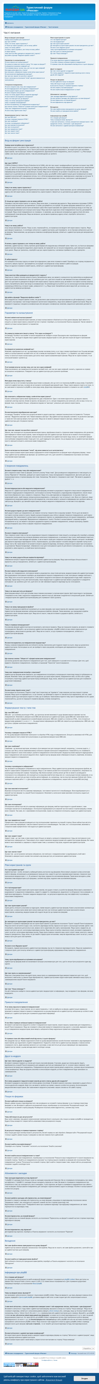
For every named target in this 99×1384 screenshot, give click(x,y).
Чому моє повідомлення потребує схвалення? (20, 108)
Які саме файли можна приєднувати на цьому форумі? (68, 109)
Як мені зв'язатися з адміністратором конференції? (67, 125)
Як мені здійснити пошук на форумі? (62, 81)
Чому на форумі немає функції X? (61, 120)
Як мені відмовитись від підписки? (61, 102)
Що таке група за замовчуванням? (61, 51)
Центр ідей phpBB (25, 1297)
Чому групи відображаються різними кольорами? (66, 49)
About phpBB (37, 1284)
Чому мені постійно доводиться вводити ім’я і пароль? (22, 53)
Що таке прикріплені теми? (13, 129)
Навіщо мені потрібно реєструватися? (17, 39)
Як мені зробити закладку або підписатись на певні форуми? (70, 98)
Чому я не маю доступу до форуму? (17, 98)
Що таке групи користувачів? (59, 43)
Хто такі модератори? (57, 41)
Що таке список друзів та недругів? (61, 71)
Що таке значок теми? (12, 133)
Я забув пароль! (10, 51)
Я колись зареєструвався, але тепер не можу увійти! (22, 49)
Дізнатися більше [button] (54, 1380)
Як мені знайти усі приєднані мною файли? (64, 111)
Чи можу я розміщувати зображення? (17, 123)
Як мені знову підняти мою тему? (16, 110)
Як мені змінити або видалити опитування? (19, 96)
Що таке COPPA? (10, 41)
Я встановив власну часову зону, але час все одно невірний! (25, 68)
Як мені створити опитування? (15, 92)
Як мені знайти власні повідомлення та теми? (65, 89)
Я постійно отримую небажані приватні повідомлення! (67, 62)
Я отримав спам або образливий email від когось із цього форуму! (72, 64)
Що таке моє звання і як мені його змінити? (19, 76)
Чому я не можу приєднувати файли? (17, 100)
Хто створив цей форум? (58, 118)
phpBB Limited (69, 1279)
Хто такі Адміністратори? (58, 39)
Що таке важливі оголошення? (15, 125)
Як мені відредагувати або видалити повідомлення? (22, 88)
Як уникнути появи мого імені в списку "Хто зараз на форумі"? (25, 64)
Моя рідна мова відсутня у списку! (16, 70)
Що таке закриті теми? (12, 131)
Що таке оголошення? (12, 127)
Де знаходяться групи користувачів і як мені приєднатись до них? (71, 45)
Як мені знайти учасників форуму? (61, 87)
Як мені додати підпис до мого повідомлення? (20, 91)
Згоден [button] (84, 1378)
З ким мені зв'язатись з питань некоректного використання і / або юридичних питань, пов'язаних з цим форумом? (71, 122)
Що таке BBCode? (10, 117)
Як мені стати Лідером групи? (60, 47)
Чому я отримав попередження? (15, 102)
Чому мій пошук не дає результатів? (62, 83)
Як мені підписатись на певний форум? (63, 100)
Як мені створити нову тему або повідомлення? (20, 87)
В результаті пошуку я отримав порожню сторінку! (66, 85)
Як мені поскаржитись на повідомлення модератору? (22, 104)
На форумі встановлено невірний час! (17, 66)
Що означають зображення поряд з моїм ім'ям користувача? (24, 72)
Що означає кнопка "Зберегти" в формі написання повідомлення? (26, 106)
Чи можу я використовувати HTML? (16, 119)
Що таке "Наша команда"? (59, 53)
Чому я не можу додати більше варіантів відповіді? (21, 94)
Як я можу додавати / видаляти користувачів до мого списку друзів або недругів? (70, 74)
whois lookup (54, 1311)
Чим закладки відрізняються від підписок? (64, 96)
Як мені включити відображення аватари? (18, 74)
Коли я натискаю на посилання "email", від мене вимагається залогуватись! (25, 79)
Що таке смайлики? (11, 121)
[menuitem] (9, 23)
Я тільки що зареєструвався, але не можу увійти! (21, 45)
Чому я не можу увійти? (12, 47)
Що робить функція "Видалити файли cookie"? (20, 55)
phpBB (86, 387)
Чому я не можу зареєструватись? (16, 43)
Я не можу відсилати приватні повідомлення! (65, 60)
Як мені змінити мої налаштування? (16, 62)
